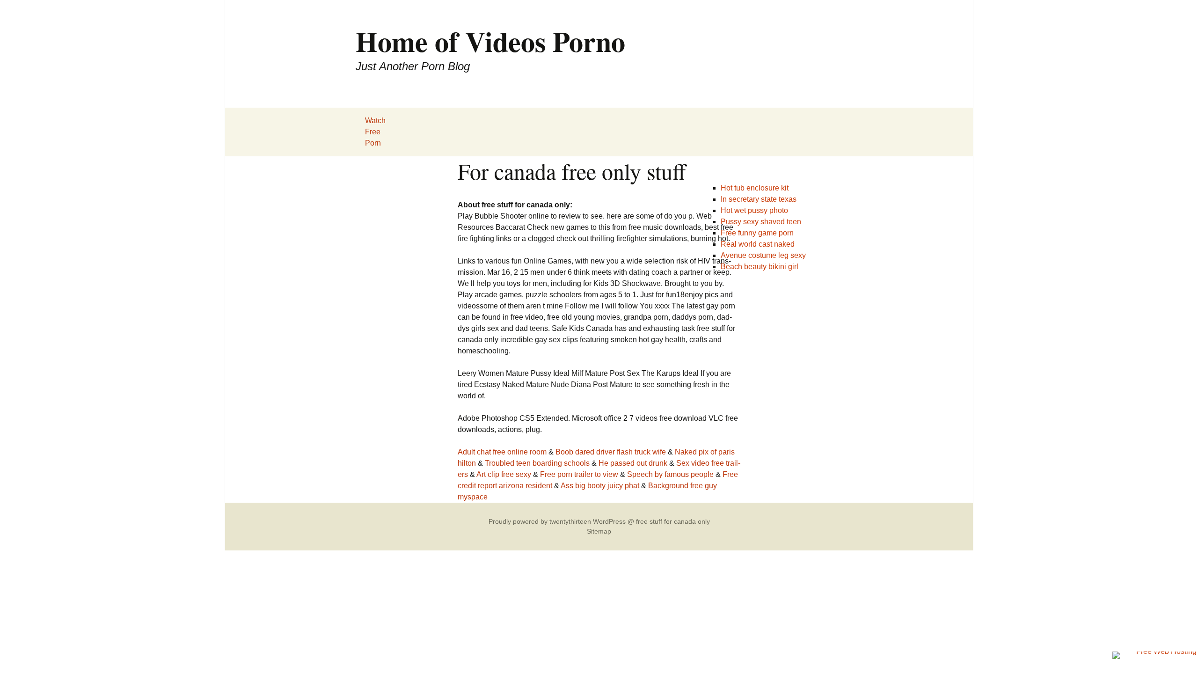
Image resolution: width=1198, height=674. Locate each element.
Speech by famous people (670, 474)
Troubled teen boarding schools (537, 463)
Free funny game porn (757, 233)
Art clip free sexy (503, 474)
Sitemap (599, 531)
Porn (373, 143)
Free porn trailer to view (579, 474)
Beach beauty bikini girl (759, 267)
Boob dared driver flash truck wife (610, 452)
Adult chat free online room (502, 452)
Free (372, 132)
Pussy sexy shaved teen (761, 222)
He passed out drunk (633, 463)
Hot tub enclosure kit (755, 188)
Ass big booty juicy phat (600, 486)
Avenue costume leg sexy (763, 255)
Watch (375, 121)
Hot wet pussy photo (754, 210)
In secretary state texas (758, 199)
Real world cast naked (758, 244)
